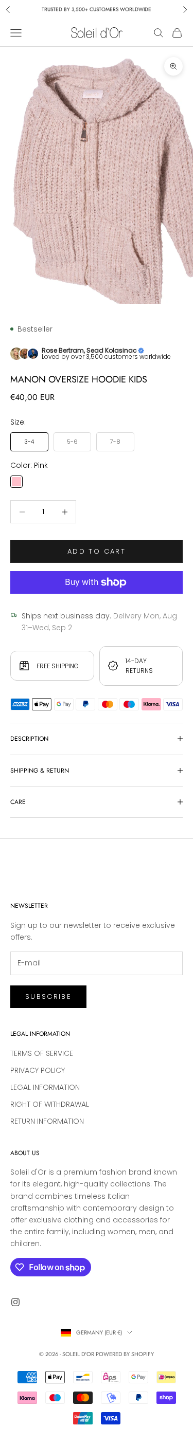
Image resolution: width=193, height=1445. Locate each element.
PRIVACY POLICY (37, 1070)
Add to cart (96, 551)
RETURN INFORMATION (47, 1121)
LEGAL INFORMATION (45, 1087)
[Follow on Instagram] (15, 1302)
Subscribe (48, 996)
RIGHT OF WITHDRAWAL (49, 1104)
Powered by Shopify (125, 1354)
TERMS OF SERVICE (41, 1053)
